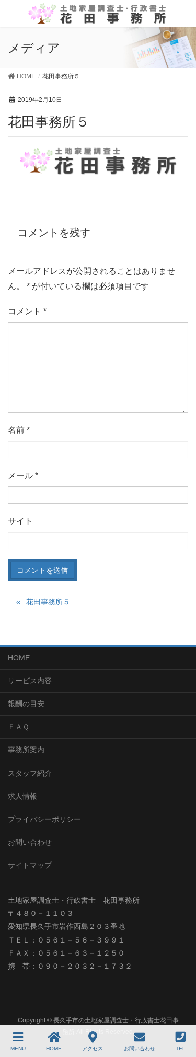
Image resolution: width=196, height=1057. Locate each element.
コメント (27, 311)
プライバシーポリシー (44, 819)
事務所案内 (26, 749)
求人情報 (22, 796)
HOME (19, 657)
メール (23, 475)
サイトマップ (30, 865)
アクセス (92, 1048)
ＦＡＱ (18, 726)
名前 (19, 430)
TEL (181, 1048)
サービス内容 (30, 680)
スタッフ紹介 (30, 773)
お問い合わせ (30, 842)
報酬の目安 (26, 703)
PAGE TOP (178, 1010)
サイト (20, 520)
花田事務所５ (48, 602)
